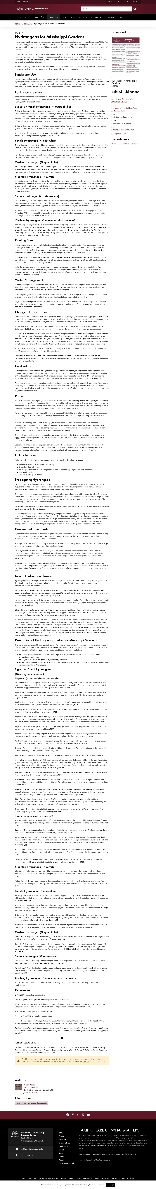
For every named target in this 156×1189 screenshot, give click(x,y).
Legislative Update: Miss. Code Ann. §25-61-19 (117, 1178)
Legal (24, 1178)
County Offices (39, 17)
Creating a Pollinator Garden (122, 130)
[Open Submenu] (76, 17)
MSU (18, 2)
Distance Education (124, 2)
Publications (53, 17)
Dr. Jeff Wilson (29, 1085)
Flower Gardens (21, 1103)
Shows (61, 1156)
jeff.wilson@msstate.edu (33, 1092)
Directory (83, 17)
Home (19, 17)
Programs (63, 1139)
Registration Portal (115, 17)
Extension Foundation (91, 1178)
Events (64, 17)
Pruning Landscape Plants (121, 123)
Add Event (111, 2)
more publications (118, 133)
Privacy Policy (88, 1185)
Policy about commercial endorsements (53, 1178)
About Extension (97, 17)
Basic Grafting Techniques (121, 117)
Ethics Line (32, 1178)
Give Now (136, 2)
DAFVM (25, 2)
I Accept (111, 1185)
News (73, 17)
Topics (27, 17)
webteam (86, 1061)
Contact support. (103, 1160)
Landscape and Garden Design (37, 1103)
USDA (79, 1178)
